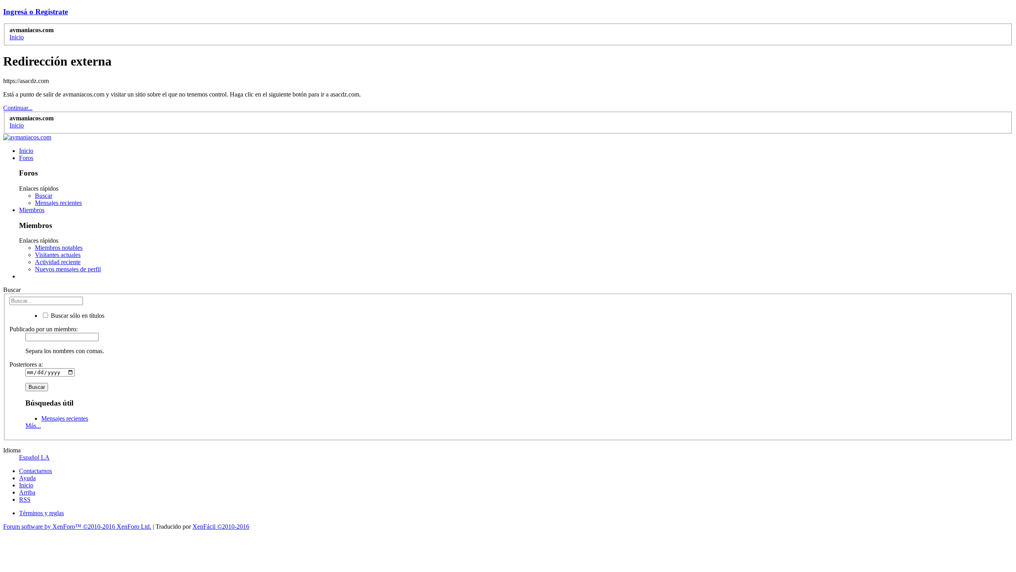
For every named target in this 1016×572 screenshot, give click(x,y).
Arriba (27, 492)
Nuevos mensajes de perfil (68, 269)
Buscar (43, 195)
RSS (25, 499)
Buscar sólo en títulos (76, 315)
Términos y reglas (41, 513)
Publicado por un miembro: (44, 329)
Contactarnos (35, 471)
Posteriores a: (26, 364)
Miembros (31, 210)
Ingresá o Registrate (35, 12)
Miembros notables (59, 247)
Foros (26, 158)
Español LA (34, 457)
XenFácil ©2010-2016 (220, 526)
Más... (33, 425)
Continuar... (18, 107)
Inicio (26, 150)
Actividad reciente (58, 262)
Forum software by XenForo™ (77, 526)
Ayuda (27, 478)
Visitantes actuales (58, 254)
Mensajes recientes (58, 202)
